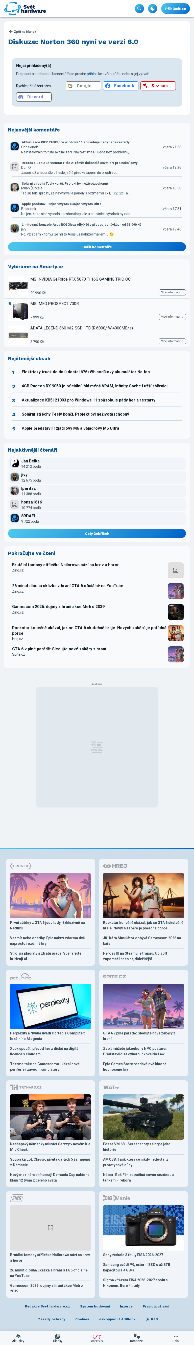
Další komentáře (97, 247)
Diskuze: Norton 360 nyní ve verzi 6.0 (73, 42)
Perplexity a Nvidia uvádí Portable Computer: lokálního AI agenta (47, 1036)
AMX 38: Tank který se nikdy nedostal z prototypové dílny (135, 1162)
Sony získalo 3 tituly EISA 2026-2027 (133, 1255)
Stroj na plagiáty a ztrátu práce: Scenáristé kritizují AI (45, 956)
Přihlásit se (175, 9)
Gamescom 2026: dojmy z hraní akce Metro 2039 (58, 606)
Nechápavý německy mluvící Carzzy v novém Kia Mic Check (50, 1147)
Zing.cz (18, 570)
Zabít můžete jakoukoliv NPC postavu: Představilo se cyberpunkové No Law (135, 1051)
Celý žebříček (97, 533)
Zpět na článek (25, 31)
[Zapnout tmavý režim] (152, 8)
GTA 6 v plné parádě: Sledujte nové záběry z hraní (59, 649)
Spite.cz (18, 654)
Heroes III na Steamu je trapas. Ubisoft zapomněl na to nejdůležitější (135, 956)
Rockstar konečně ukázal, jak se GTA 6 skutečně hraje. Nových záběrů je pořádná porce (89, 630)
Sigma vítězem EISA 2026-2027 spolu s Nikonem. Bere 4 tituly (135, 1283)
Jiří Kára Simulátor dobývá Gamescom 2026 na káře (142, 941)
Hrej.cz (17, 639)
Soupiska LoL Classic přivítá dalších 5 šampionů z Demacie (50, 1162)
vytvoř (144, 74)
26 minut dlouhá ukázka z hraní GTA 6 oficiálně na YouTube (67, 585)
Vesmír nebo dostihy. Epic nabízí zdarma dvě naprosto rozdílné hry (47, 941)
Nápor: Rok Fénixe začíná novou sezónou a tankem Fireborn (138, 1177)
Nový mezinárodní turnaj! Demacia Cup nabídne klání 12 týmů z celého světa (49, 1177)
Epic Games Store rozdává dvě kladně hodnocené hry (134, 1066)
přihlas (92, 74)
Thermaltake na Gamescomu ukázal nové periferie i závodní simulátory (45, 1066)
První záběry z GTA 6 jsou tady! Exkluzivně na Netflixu (47, 925)
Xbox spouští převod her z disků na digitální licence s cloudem (46, 1051)
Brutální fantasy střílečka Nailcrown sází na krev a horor (65, 564)
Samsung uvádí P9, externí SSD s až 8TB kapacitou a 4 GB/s (136, 1267)
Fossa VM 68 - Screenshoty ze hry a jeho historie (137, 1147)
